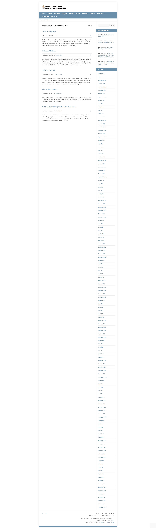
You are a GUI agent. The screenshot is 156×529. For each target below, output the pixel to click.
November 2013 (102, 500)
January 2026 (101, 83)
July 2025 (100, 103)
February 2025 (102, 120)
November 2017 (102, 410)
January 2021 (101, 283)
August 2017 (101, 420)
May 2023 (100, 190)
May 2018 (100, 390)
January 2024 (101, 163)
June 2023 (100, 187)
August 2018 (101, 380)
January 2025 (101, 123)
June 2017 (100, 427)
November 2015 (102, 490)
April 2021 (101, 273)
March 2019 (101, 357)
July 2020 (100, 303)
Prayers (64, 14)
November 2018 (102, 370)
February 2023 (102, 200)
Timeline (57, 14)
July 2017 (100, 424)
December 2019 (102, 327)
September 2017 (102, 417)
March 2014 (101, 494)
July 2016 (100, 464)
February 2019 (102, 360)
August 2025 (101, 100)
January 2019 (101, 364)
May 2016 (100, 470)
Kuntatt (112, 520)
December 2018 (102, 367)
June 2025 (100, 107)
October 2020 (101, 293)
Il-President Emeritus (50, 89)
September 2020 (102, 297)
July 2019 (100, 344)
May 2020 (100, 310)
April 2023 (101, 193)
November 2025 (102, 90)
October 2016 (101, 454)
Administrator (59, 35)
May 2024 (100, 150)
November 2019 (102, 330)
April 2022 (101, 233)
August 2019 (101, 340)
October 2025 (101, 93)
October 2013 (101, 504)
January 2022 (101, 243)
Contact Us (44, 513)
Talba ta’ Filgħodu (48, 70)
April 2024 (101, 153)
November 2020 (102, 290)
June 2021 (100, 267)
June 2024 (100, 147)
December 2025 (102, 87)
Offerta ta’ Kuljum (49, 51)
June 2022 (100, 227)
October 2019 (101, 334)
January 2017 (101, 444)
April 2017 (101, 434)
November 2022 (102, 210)
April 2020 (101, 314)
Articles (71, 14)
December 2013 (102, 497)
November (49, 20)
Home (43, 14)
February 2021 (102, 280)
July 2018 (100, 384)
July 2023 (100, 183)
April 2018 (101, 394)
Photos (92, 14)
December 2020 (102, 287)
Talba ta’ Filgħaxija (49, 32)
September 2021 (102, 257)
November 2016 (102, 450)
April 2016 (101, 474)
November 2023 (102, 170)
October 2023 (101, 173)
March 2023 (101, 197)
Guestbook (100, 14)
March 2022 (101, 237)
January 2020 (101, 323)
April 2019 (101, 354)
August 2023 (101, 180)
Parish (50, 14)
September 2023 (102, 177)
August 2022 (101, 220)
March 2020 (101, 317)
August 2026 (101, 73)
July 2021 (100, 263)
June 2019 (100, 347)
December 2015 (102, 487)
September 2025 (102, 97)
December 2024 (102, 127)
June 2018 (100, 387)
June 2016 (100, 467)
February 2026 (102, 80)
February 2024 (102, 160)
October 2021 (101, 253)
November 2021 (102, 250)
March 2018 (101, 397)
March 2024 (101, 157)
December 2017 (102, 407)
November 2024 (102, 130)
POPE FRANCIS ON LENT (49, 16)
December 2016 (102, 447)
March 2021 (101, 277)
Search (112, 25)
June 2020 (100, 307)
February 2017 (102, 440)
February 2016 (102, 480)
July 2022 (100, 223)
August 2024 (101, 140)
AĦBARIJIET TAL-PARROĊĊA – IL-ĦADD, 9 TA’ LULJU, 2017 (106, 63)
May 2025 (100, 110)
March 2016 (101, 477)
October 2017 (101, 414)
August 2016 (101, 460)
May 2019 (100, 350)
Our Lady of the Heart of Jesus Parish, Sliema (103, 522)
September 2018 (102, 377)
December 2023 (102, 167)
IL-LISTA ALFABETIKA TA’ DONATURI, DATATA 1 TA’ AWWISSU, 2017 (106, 55)
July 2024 (100, 143)
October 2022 (101, 213)
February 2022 (102, 240)
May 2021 (100, 270)
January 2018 (101, 404)
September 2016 (102, 457)
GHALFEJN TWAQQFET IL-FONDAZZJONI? (59, 107)
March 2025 (101, 117)
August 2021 (101, 260)
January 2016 (101, 484)
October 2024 (101, 133)
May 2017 (100, 430)
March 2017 (101, 437)
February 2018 (102, 400)
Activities (85, 14)
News (78, 14)
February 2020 (102, 320)
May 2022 (100, 230)
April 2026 (101, 77)
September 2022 (102, 217)
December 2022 (102, 207)
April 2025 (101, 113)
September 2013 (102, 507)
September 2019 (102, 337)
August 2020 (101, 300)
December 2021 (102, 247)
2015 (45, 20)
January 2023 (101, 203)
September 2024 (102, 137)
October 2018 (101, 373)
